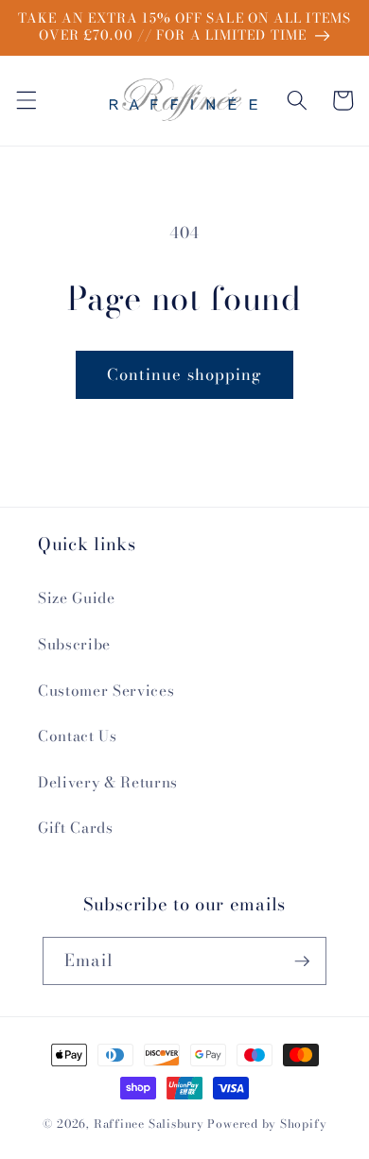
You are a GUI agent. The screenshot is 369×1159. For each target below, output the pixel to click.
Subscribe (74, 644)
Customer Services (106, 690)
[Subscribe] (302, 961)
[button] (25, 100)
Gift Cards (76, 828)
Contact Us (77, 736)
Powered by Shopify (266, 1124)
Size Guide (76, 598)
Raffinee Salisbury (149, 1124)
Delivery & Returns (108, 782)
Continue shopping (185, 374)
